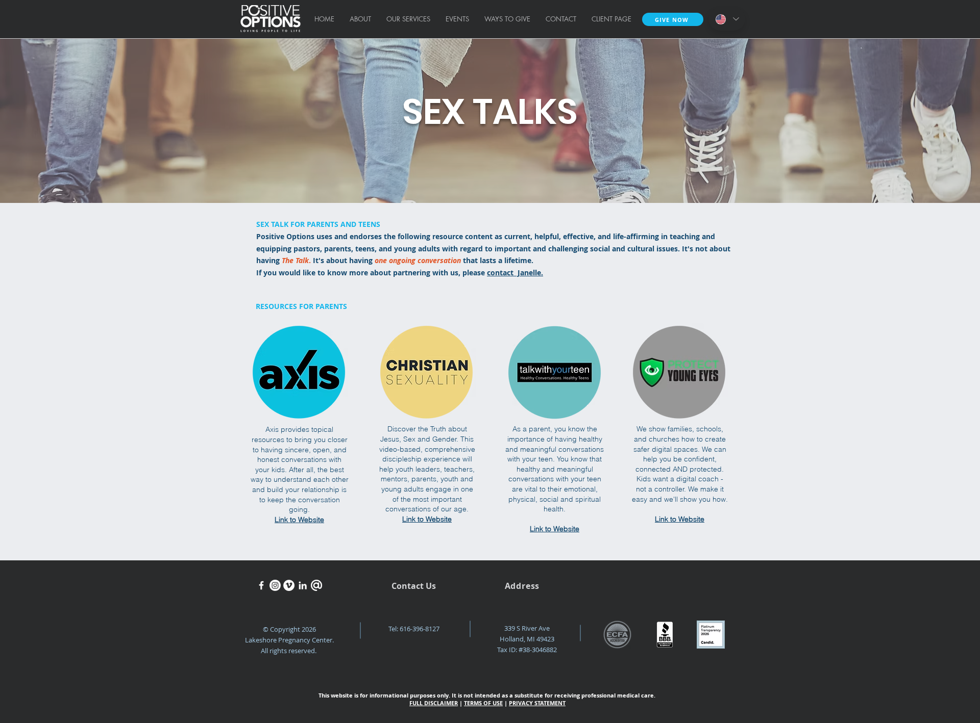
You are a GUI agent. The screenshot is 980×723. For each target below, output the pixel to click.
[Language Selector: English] (726, 19)
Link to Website (299, 519)
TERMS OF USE (483, 703)
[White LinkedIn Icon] (302, 585)
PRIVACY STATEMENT (537, 703)
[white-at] (316, 585)
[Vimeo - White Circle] (289, 585)
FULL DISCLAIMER (433, 703)
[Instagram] (275, 585)
